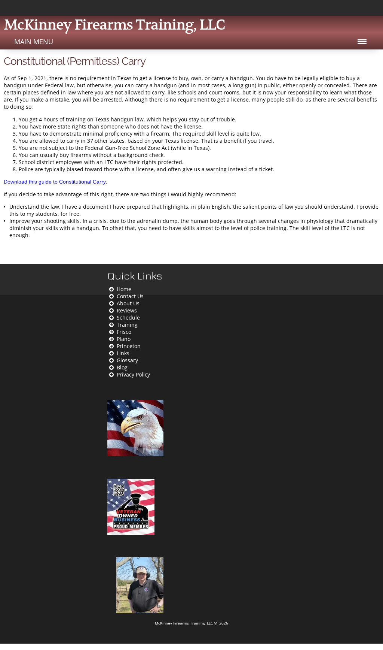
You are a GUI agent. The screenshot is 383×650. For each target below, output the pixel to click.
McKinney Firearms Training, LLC (184, 623)
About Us (128, 303)
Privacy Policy (133, 374)
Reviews (127, 310)
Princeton (129, 346)
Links (123, 353)
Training (127, 324)
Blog (122, 367)
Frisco (124, 331)
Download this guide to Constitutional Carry (55, 182)
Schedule (128, 317)
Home (124, 289)
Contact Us (130, 296)
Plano (124, 338)
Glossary (127, 360)
